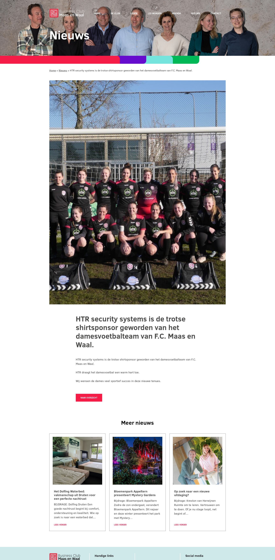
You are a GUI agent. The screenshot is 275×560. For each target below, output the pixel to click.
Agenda (176, 13)
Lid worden (155, 13)
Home (97, 13)
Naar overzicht (89, 397)
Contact (216, 13)
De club (115, 13)
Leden (133, 13)
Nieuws (195, 13)
